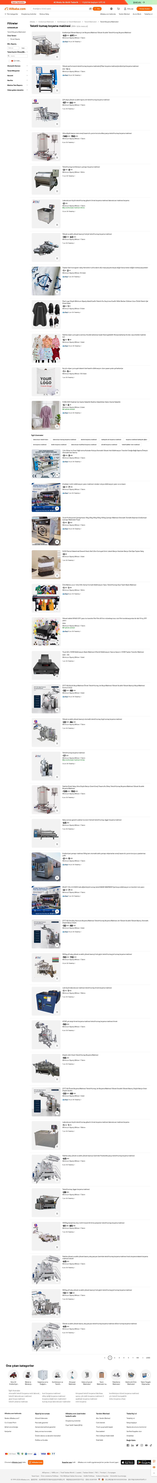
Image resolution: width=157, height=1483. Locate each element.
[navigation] (17, 690)
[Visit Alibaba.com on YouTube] (146, 1445)
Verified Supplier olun (134, 1431)
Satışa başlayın (132, 1423)
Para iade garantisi (41, 1423)
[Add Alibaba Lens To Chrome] (35, 1462)
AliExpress (45, 1472)
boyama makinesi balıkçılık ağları (136, 439)
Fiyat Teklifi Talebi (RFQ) (74, 1425)
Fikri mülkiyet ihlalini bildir (105, 1436)
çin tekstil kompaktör (118, 1396)
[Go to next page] (143, 1358)
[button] (90, 8)
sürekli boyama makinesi (109, 444)
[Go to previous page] (104, 1358)
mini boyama (81, 1402)
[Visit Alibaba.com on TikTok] (151, 1445)
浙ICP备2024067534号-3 (137, 1479)
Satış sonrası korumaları (43, 1431)
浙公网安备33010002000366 (116, 1479)
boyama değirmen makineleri (54, 1399)
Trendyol (103, 1472)
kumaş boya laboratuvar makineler (56, 1402)
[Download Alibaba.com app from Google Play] (144, 1462)
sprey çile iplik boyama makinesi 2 (90, 1396)
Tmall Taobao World (67, 1472)
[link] (154, 1461)
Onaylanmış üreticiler (73, 1421)
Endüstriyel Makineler (46, 22)
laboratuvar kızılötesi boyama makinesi (83, 444)
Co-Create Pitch (10, 1423)
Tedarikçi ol (131, 1418)
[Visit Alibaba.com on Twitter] (137, 1445)
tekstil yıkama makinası (18, 1402)
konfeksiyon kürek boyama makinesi (124, 1393)
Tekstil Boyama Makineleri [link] (109, 22)
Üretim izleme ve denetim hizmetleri (48, 1436)
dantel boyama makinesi (89, 439)
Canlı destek (100, 1423)
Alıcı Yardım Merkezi (103, 1418)
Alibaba (32, 22)
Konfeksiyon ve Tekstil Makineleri (69, 22)
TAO (96, 1472)
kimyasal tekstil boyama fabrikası (89, 1393)
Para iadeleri (100, 1431)
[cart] (119, 9)
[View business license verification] (99, 1479)
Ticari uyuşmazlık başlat (104, 1427)
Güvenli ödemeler (41, 1418)
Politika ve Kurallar (41, 1440)
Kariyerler (8, 1431)
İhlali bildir (99, 1440)
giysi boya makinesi (17, 1399)
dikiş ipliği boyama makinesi (53, 1396)
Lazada (78, 1472)
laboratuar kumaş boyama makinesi (64, 439)
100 (137, 1358)
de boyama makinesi (39, 444)
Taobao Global (88, 1472)
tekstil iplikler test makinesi (131, 444)
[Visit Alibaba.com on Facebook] (128, 1445)
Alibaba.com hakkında (13, 1413)
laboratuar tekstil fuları (40, 439)
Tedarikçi (77, 41)
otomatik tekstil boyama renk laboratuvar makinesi (25, 1393)
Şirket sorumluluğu (11, 1427)
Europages (112, 1472)
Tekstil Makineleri (90, 22)
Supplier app (67, 1462)
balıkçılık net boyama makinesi (111, 439)
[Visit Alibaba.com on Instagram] (141, 1445)
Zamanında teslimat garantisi (45, 1427)
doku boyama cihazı (117, 1399)
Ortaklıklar (130, 1436)
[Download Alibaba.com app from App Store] (128, 1462)
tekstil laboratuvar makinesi (20, 1396)
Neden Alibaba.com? (12, 1418)
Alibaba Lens (17, 1462)
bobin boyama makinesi (58, 444)
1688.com (54, 1472)
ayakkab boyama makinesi (86, 1399)
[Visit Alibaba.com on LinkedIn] (132, 1445)
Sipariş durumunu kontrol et (136, 1427)
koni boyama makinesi (51, 1393)
